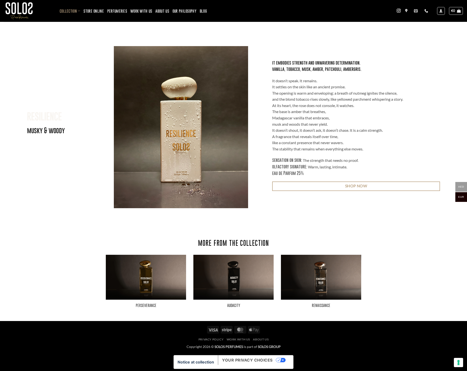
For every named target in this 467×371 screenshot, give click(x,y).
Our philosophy (184, 11)
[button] (441, 11)
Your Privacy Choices (247, 360)
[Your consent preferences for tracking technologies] (458, 362)
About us (162, 11)
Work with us (141, 11)
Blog (203, 11)
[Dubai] (407, 11)
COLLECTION (68, 11)
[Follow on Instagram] (399, 11)
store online (93, 11)
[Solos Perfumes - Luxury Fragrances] (28, 11)
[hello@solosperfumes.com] (416, 11)
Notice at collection (196, 362)
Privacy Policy (211, 339)
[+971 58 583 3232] (426, 11)
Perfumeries (117, 11)
